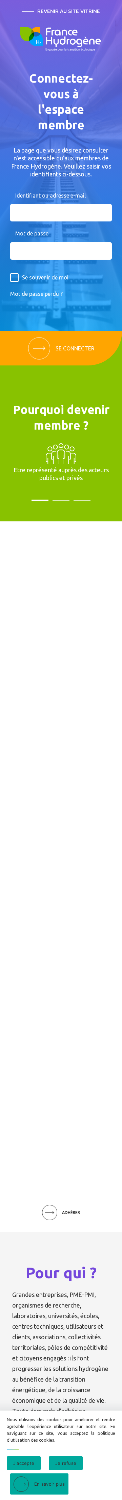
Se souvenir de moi (45, 277)
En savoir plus (49, 1484)
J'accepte (23, 1463)
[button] (40, 499)
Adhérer (71, 1212)
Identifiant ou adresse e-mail (50, 195)
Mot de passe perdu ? (36, 294)
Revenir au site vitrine (68, 11)
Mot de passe (31, 233)
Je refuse (65, 1463)
